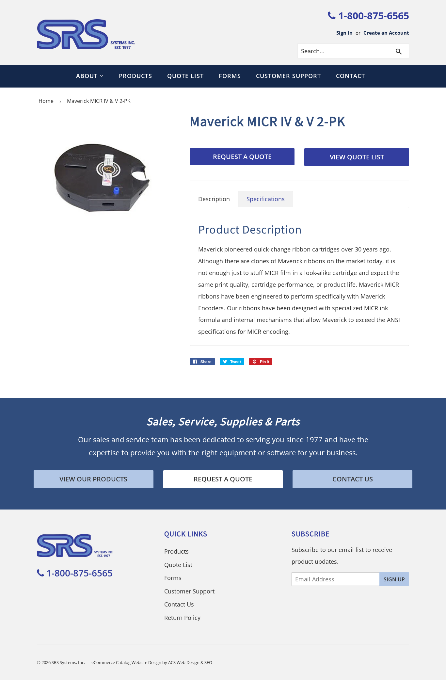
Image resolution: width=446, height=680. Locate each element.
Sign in (344, 32)
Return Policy (182, 618)
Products (135, 76)
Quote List (185, 76)
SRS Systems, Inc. (68, 662)
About (88, 76)
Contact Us (352, 479)
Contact (350, 76)
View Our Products (93, 479)
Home (46, 101)
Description (214, 199)
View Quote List (357, 157)
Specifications (266, 199)
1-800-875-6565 (372, 15)
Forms (230, 76)
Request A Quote (242, 156)
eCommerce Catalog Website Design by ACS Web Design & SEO (151, 662)
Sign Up (394, 579)
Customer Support (288, 76)
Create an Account (386, 32)
